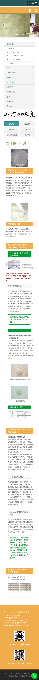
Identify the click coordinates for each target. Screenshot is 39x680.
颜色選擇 (12, 129)
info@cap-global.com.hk (19, 620)
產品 (12, 673)
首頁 (6, 673)
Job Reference (12, 82)
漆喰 (8, 67)
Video (8, 77)
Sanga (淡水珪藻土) (14, 59)
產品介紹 (12, 124)
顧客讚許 (9, 87)
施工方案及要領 (12, 135)
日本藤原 (11, 63)
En (25, 10)
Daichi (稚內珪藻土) (14, 52)
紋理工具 (27, 129)
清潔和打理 (10, 91)
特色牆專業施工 (12, 72)
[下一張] (35, 25)
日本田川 (11, 48)
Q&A (8, 96)
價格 (10, 106)
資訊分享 (9, 101)
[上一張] (4, 25)
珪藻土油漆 (10, 44)
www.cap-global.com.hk (18, 623)
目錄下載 (27, 135)
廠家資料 (19, 673)
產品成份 (27, 124)
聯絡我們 (27, 673)
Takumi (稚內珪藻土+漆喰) (16, 56)
